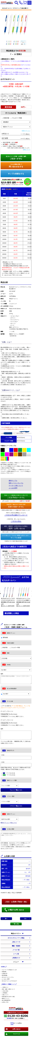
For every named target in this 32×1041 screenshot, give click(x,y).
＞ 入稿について (4, 994)
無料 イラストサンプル (16, 483)
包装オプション (26, 130)
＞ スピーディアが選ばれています (9, 969)
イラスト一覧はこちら (16, 806)
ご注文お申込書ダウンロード (16, 515)
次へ (25, 918)
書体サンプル (13, 480)
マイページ (16, 1034)
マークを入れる (10, 773)
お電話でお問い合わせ (16, 910)
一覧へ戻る (16, 924)
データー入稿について (16, 485)
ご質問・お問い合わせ (16, 527)
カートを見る (18, 1023)
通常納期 (5, 637)
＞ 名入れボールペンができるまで (9, 981)
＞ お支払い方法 (4, 1002)
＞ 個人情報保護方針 (5, 1000)
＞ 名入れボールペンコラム (7, 977)
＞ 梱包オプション (5, 998)
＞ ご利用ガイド (4, 987)
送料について (26, 149)
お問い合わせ (16, 1029)
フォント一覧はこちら (16, 790)
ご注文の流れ (16, 521)
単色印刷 (6, 118)
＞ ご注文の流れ (4, 991)
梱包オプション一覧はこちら (9, 822)
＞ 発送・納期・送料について (8, 989)
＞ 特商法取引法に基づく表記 (8, 996)
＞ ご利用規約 (4, 992)
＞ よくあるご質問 (5, 979)
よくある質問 (13, 488)
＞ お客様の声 (4, 973)
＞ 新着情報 (3, 971)
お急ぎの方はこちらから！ (16, 1012)
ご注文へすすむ (16, 158)
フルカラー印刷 (17, 118)
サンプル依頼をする (16, 174)
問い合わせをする (16, 166)
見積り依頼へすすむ (16, 506)
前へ (6, 918)
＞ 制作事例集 (4, 975)
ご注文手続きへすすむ (16, 497)
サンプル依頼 (16, 537)
